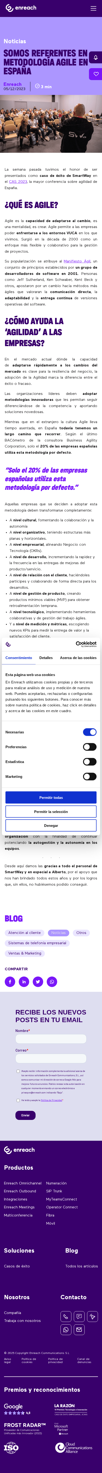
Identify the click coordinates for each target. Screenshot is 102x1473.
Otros (81, 933)
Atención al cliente (24, 933)
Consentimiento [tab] (18, 657)
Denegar (51, 826)
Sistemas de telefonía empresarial (37, 943)
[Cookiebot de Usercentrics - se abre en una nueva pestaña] (76, 644)
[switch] (90, 747)
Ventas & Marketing (24, 953)
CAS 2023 (18, 182)
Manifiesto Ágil (77, 261)
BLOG (14, 918)
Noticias (58, 933)
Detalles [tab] (46, 657)
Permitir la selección (51, 811)
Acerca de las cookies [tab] (78, 657)
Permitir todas (51, 798)
